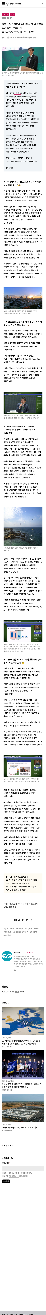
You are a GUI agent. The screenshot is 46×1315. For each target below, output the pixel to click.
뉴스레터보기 (33, 664)
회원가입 (13, 664)
